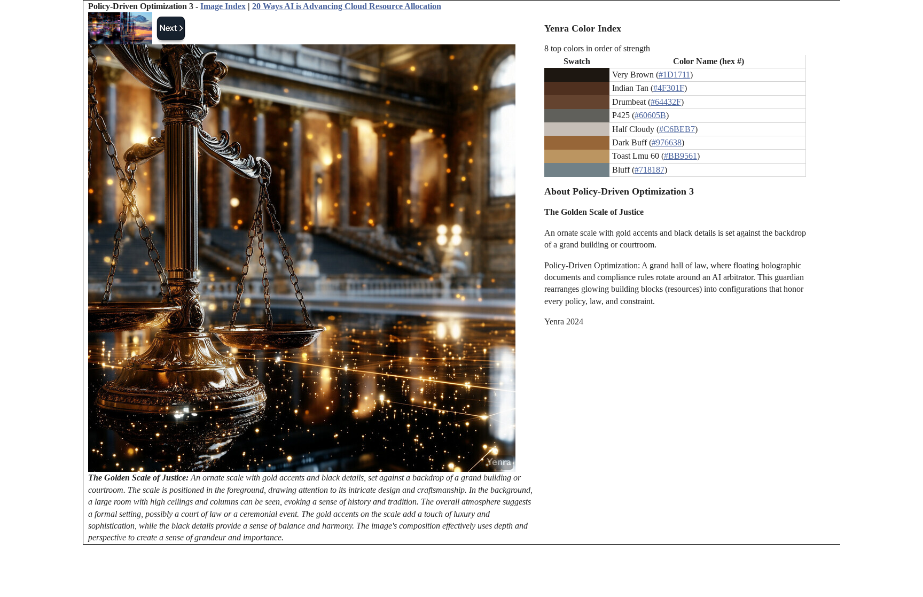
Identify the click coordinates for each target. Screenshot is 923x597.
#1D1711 (674, 74)
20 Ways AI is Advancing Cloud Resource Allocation (346, 6)
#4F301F (668, 87)
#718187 (649, 169)
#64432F (666, 101)
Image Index (223, 6)
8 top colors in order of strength (597, 48)
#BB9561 (680, 155)
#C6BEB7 (677, 129)
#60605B (650, 115)
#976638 (667, 142)
